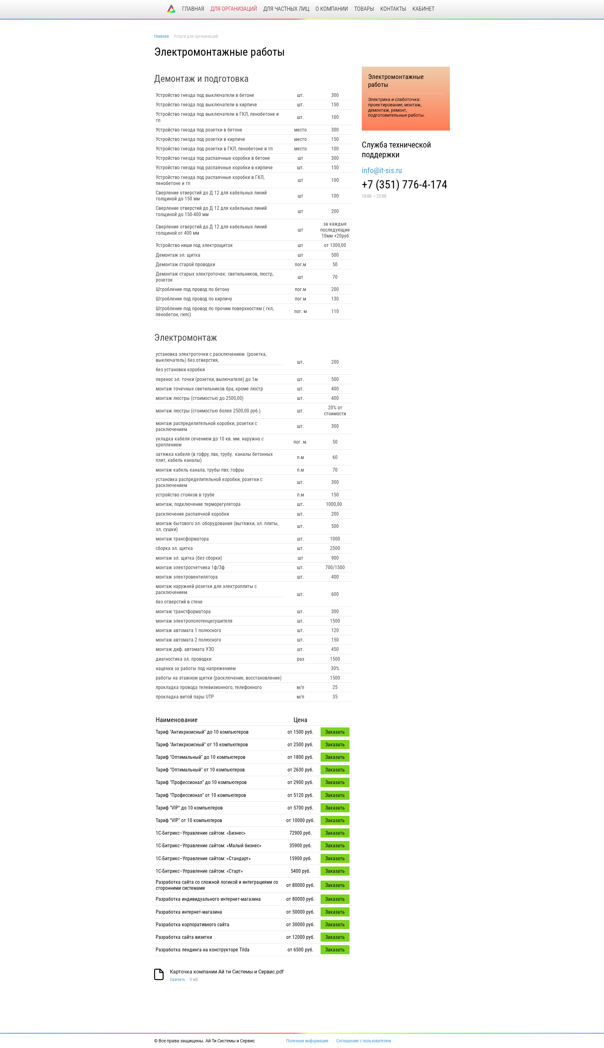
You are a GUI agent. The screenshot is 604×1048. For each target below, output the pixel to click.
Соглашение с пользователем (363, 1040)
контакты (393, 8)
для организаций (233, 8)
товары (364, 8)
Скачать (177, 979)
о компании (332, 8)
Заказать (335, 732)
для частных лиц (286, 8)
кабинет (423, 8)
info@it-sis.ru (382, 170)
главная (193, 8)
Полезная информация (307, 1040)
